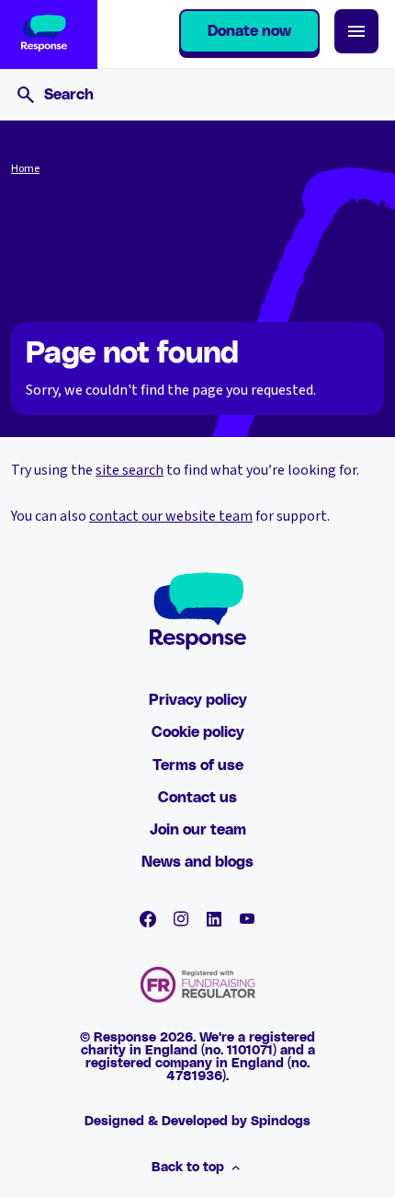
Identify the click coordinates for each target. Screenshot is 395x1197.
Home (25, 169)
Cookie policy (198, 732)
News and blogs (197, 862)
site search (130, 470)
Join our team (198, 830)
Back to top (188, 1167)
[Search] (26, 95)
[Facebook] (148, 919)
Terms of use (197, 765)
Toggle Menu (356, 31)
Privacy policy (198, 700)
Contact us (197, 797)
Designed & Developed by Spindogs (197, 1121)
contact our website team (171, 516)
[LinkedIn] (214, 919)
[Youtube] (247, 919)
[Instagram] (181, 919)
